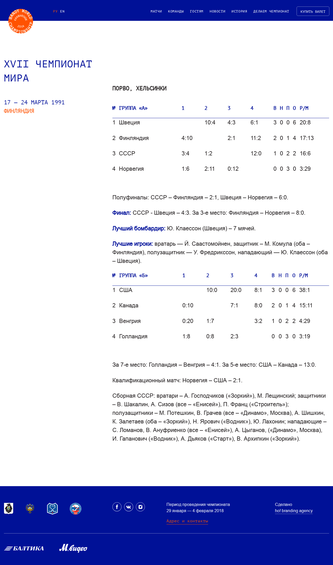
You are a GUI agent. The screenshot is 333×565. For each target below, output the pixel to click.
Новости (217, 11)
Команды (176, 11)
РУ (55, 11)
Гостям (196, 11)
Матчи (156, 11)
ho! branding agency (294, 510)
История (239, 11)
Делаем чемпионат (271, 11)
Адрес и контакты (187, 521)
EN (62, 11)
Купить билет (312, 12)
